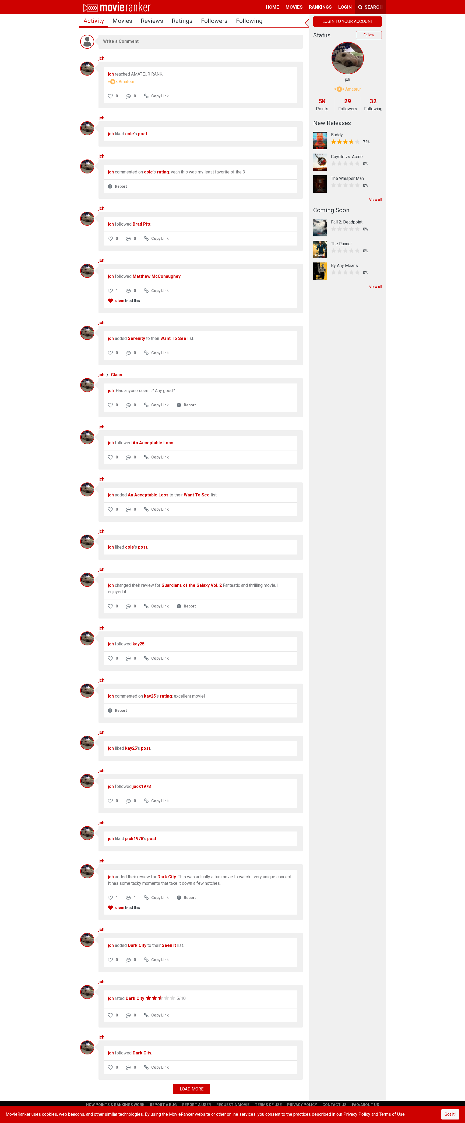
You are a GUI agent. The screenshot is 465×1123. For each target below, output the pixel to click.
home (272, 7)
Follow (369, 35)
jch (101, 58)
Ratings (182, 20)
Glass (116, 374)
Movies (122, 20)
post (142, 133)
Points (322, 108)
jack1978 (142, 786)
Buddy (337, 134)
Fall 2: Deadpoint (346, 222)
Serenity (136, 338)
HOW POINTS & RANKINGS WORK (115, 1105)
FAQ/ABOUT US (365, 1105)
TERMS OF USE (268, 1105)
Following (249, 20)
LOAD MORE (191, 1089)
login (345, 7)
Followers (214, 20)
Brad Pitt (141, 224)
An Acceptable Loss (153, 442)
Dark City (166, 876)
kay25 (139, 643)
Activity (93, 20)
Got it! (450, 1114)
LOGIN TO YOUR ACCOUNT (347, 21)
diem (119, 300)
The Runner (341, 243)
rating (163, 172)
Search (373, 7)
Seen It (169, 945)
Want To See (173, 338)
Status (321, 35)
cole (129, 133)
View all (375, 200)
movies (294, 7)
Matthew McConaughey (157, 276)
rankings (320, 7)
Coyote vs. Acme (347, 156)
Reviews (152, 20)
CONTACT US (334, 1105)
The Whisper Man (347, 178)
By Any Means (344, 265)
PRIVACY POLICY (302, 1105)
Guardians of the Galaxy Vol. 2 (191, 585)
